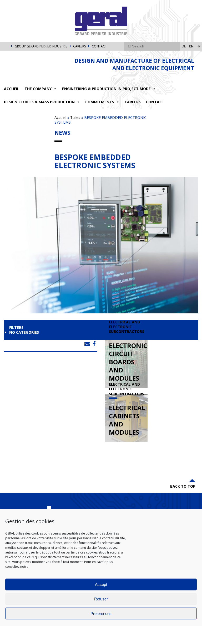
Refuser (101, 599)
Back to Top (182, 486)
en (191, 46)
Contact (99, 46)
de (184, 46)
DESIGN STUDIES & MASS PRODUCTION (39, 101)
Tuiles (75, 117)
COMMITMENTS (99, 101)
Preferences (101, 613)
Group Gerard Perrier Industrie (41, 46)
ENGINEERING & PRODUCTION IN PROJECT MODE (106, 88)
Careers (79, 46)
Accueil (11, 88)
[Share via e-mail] (87, 343)
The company (38, 88)
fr (198, 46)
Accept (101, 584)
